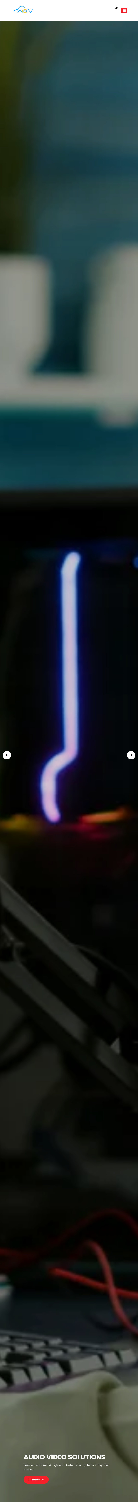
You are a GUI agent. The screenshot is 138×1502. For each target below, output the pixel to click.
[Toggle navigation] (124, 10)
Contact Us (36, 1479)
